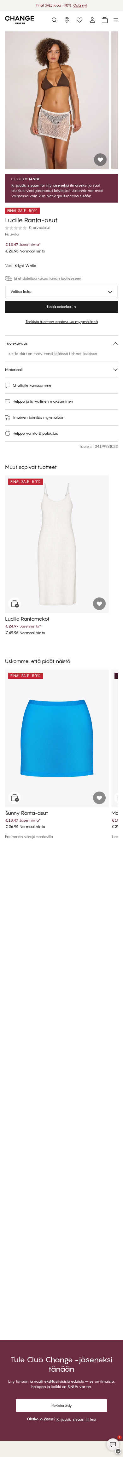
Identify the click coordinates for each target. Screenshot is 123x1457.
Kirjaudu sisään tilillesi (76, 1419)
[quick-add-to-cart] (14, 603)
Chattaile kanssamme (32, 385)
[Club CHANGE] (92, 20)
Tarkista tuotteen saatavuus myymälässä (62, 321)
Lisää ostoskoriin (61, 306)
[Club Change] (79, 20)
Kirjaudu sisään (25, 185)
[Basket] (104, 20)
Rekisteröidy (61, 1405)
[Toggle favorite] (100, 159)
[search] (54, 20)
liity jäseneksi (57, 185)
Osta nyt (80, 5)
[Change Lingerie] (19, 20)
